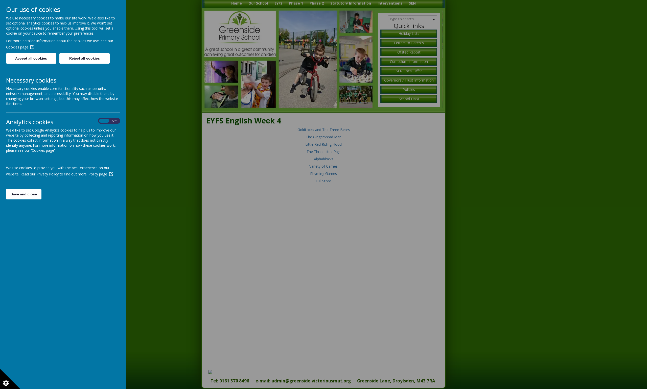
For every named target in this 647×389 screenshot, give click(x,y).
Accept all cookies (31, 58)
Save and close (24, 194)
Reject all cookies (84, 58)
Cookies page (17, 47)
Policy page (97, 174)
